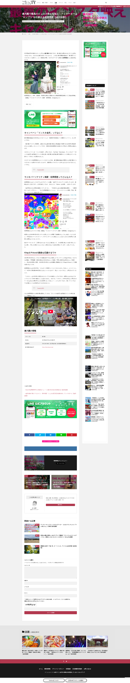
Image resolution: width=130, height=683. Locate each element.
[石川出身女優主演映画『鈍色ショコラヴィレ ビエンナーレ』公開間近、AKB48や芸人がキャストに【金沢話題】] (88, 413)
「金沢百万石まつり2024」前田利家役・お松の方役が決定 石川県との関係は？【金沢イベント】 (97, 380)
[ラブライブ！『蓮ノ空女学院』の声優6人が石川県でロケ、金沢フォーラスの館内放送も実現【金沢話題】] (88, 406)
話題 (56, 2)
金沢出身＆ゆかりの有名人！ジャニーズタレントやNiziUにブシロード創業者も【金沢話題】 (100, 219)
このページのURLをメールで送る (50, 441)
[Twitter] (40, 434)
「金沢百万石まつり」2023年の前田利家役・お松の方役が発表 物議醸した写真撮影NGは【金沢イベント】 (100, 105)
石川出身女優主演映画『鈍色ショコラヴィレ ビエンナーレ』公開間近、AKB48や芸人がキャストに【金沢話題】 (97, 412)
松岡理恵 (55, 21)
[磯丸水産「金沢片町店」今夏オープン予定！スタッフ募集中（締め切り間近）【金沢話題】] (88, 274)
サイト (26, 592)
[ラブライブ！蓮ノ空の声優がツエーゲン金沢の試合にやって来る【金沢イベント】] (88, 293)
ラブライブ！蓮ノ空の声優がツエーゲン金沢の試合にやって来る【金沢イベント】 (97, 293)
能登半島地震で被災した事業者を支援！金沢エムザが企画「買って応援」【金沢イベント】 (97, 349)
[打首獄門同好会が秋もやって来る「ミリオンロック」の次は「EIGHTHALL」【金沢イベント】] (88, 281)
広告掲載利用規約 (77, 668)
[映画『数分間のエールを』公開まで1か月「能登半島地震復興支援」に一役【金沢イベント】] (88, 287)
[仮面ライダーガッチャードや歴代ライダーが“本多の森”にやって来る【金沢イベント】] (88, 325)
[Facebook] (29, 434)
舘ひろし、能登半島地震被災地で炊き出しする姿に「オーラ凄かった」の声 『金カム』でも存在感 (97, 387)
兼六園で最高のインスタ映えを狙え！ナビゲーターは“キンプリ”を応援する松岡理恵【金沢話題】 (52, 34)
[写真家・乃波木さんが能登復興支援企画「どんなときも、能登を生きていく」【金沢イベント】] (88, 344)
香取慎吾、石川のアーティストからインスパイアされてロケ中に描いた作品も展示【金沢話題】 (97, 418)
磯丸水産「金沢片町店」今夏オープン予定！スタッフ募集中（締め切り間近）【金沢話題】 (97, 273)
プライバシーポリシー (58, 668)
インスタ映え (47, 21)
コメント (27, 565)
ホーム (38, 2)
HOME (24, 34)
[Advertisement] (50, 46)
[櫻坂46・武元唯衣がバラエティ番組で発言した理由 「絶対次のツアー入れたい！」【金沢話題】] (88, 306)
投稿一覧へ (60, 504)
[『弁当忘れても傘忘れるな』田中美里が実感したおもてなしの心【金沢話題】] (88, 356)
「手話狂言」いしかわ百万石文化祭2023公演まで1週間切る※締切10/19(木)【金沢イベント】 (98, 399)
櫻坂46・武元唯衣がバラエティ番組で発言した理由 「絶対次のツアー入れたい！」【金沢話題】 (97, 305)
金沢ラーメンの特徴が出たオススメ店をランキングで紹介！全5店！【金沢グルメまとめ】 (100, 169)
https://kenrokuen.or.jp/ (47, 347)
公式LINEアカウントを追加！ (76, 680)
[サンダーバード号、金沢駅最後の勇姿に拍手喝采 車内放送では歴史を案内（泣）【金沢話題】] (88, 375)
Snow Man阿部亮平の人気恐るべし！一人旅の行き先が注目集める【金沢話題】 (47, 389)
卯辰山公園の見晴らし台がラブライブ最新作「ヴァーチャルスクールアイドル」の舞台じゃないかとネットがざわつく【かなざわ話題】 (59, 536)
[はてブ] (51, 434)
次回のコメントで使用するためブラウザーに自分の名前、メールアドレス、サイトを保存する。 (48, 599)
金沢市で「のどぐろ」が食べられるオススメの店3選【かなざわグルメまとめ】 (100, 245)
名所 (74, 2)
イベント (61, 2)
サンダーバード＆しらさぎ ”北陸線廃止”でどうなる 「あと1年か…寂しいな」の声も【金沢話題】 (100, 143)
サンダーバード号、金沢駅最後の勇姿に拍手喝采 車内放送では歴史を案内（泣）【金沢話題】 (97, 374)
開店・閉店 (44, 2)
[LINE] (61, 434)
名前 (26, 580)
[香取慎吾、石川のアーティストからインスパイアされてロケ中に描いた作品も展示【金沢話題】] (88, 419)
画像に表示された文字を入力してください (34, 601)
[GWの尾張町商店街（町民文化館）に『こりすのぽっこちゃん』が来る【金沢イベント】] (88, 319)
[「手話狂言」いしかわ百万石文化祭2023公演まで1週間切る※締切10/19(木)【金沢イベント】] (88, 400)
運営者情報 (47, 668)
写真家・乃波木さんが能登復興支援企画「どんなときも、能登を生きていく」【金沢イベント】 (97, 343)
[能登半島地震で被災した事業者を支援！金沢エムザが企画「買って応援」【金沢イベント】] (88, 350)
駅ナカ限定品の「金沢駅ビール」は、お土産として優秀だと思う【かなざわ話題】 (100, 207)
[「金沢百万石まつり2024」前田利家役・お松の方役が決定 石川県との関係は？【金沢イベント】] (88, 381)
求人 (66, 2)
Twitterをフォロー (54, 680)
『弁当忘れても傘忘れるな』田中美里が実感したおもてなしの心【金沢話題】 (97, 355)
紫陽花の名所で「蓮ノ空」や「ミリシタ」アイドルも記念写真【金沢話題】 (59, 546)
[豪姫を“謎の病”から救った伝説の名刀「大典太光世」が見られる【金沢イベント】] (88, 369)
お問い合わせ (87, 668)
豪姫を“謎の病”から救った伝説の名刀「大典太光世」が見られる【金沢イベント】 (98, 368)
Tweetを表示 (40, 170)
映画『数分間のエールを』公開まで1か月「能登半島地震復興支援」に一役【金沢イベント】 (97, 286)
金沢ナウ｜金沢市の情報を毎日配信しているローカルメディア (69, 672)
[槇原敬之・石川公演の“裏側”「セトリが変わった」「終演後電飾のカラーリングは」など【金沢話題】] (88, 312)
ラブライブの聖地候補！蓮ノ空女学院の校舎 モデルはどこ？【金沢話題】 (100, 93)
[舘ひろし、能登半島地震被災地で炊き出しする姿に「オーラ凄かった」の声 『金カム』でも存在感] (88, 388)
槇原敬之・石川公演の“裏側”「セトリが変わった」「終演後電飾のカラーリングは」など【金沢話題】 (98, 311)
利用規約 (68, 668)
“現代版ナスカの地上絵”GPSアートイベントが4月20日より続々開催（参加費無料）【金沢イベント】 (98, 336)
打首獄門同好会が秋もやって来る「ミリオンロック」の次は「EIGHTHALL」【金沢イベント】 (98, 280)
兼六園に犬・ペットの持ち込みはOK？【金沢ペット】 (100, 181)
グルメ (51, 2)
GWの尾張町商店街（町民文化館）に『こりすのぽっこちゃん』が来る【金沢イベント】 (98, 318)
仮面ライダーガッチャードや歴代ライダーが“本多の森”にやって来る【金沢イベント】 (98, 324)
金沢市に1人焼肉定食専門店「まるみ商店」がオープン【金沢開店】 (100, 257)
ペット (70, 2)
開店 (93, 252)
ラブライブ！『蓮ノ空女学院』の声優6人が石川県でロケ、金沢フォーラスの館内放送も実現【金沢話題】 (97, 406)
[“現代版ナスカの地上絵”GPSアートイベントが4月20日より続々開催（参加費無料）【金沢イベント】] (88, 337)
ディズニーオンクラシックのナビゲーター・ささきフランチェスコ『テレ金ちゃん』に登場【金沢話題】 (59, 525)
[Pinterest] (72, 434)
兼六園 (52, 21)
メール (26, 586)
